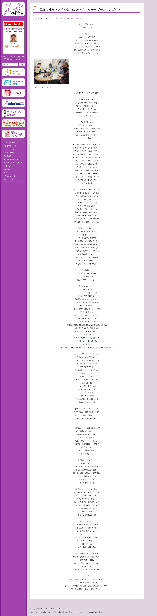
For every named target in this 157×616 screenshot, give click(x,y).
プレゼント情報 (9, 153)
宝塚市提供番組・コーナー (13, 159)
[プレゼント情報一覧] (13, 96)
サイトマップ (8, 179)
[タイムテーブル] (13, 76)
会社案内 (6, 169)
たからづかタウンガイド (73, 18)
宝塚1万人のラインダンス (12, 163)
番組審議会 (7, 156)
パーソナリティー (9, 149)
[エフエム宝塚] (13, 17)
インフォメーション (10, 143)
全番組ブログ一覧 (9, 146)
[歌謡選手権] (13, 127)
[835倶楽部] (13, 106)
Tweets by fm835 (13, 185)
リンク (5, 173)
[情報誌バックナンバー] (13, 137)
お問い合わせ (8, 166)
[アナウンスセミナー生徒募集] (13, 117)
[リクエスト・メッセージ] (13, 86)
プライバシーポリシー (11, 176)
